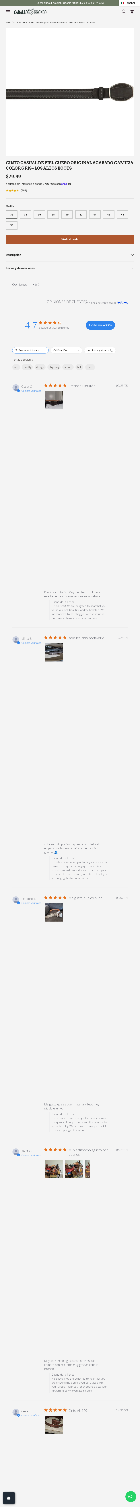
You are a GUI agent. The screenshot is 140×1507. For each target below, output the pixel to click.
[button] (54, 400)
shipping (54, 367)
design (40, 367)
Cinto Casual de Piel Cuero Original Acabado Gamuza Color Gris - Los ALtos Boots (55, 23)
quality (27, 367)
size (16, 367)
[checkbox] (100, 350)
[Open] (9, 1498)
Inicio (8, 23)
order (90, 367)
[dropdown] (66, 350)
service (68, 367)
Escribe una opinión (100, 325)
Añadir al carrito (70, 239)
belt (79, 367)
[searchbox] (30, 350)
